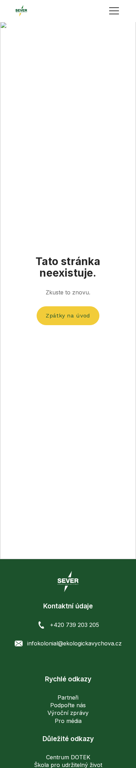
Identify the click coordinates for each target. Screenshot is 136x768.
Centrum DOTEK (68, 757)
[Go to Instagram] (68, 661)
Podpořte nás (68, 705)
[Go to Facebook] (56, 661)
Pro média (68, 720)
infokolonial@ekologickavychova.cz (74, 643)
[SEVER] (21, 10)
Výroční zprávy (68, 712)
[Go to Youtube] (79, 661)
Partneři (68, 697)
